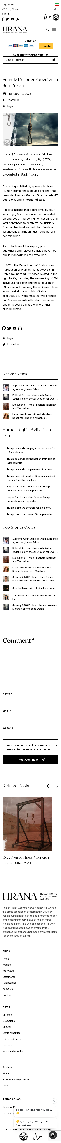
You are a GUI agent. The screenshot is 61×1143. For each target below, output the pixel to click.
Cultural (7, 1026)
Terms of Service (12, 1107)
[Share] (20, 329)
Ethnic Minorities (12, 1032)
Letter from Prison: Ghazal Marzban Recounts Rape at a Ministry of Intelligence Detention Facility (32, 416)
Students (7, 1067)
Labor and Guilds (12, 1039)
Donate (46, 46)
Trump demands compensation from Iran (29, 469)
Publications (9, 982)
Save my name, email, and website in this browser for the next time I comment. (32, 747)
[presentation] (49, 786)
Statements (9, 976)
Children (7, 1014)
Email (7, 710)
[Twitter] (9, 329)
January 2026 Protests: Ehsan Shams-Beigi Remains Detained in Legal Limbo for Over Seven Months (33, 579)
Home (6, 958)
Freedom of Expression (16, 1079)
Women (7, 1073)
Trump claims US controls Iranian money (29, 507)
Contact (7, 995)
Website (8, 727)
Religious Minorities (13, 1051)
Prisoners (8, 1045)
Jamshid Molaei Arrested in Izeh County (34, 588)
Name (7, 693)
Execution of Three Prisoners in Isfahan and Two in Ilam (34, 406)
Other (6, 1085)
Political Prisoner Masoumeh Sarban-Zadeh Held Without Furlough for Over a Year (34, 397)
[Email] (14, 329)
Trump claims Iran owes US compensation (30, 514)
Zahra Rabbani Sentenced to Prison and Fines (34, 597)
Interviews (8, 970)
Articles (7, 964)
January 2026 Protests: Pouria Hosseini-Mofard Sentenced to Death (34, 607)
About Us (8, 988)
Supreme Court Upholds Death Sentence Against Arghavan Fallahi (35, 387)
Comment (18, 640)
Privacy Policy (10, 1113)
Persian (54, 9)
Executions (9, 1020)
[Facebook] (3, 329)
